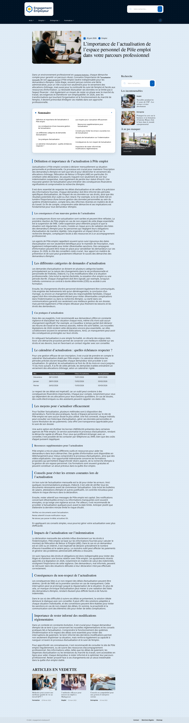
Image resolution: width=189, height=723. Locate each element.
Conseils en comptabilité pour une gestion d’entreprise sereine (102, 694)
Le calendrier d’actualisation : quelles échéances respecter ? (54, 145)
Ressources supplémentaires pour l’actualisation (90, 125)
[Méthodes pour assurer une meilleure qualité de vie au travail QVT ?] (44, 682)
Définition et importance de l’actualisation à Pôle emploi (52, 120)
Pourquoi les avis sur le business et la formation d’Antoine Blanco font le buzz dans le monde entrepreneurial (146, 119)
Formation (36, 700)
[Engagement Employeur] (39, 9)
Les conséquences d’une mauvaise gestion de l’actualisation (54, 127)
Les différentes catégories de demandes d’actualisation (51, 134)
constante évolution (81, 75)
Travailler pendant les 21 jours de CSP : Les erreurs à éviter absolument (145, 102)
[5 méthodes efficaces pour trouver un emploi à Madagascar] (73, 682)
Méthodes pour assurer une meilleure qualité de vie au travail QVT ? (42, 694)
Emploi (104, 38)
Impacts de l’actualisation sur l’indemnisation (92, 137)
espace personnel (53, 80)
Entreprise (94, 700)
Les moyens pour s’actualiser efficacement (91, 120)
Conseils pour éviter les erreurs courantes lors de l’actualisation (92, 132)
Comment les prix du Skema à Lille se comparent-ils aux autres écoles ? (136, 147)
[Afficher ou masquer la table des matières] (81, 112)
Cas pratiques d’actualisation (49, 139)
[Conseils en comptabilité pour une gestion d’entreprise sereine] (102, 682)
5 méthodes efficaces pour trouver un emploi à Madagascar (71, 694)
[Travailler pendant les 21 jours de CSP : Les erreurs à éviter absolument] (128, 101)
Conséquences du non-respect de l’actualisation (93, 142)
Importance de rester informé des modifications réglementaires (88, 147)
